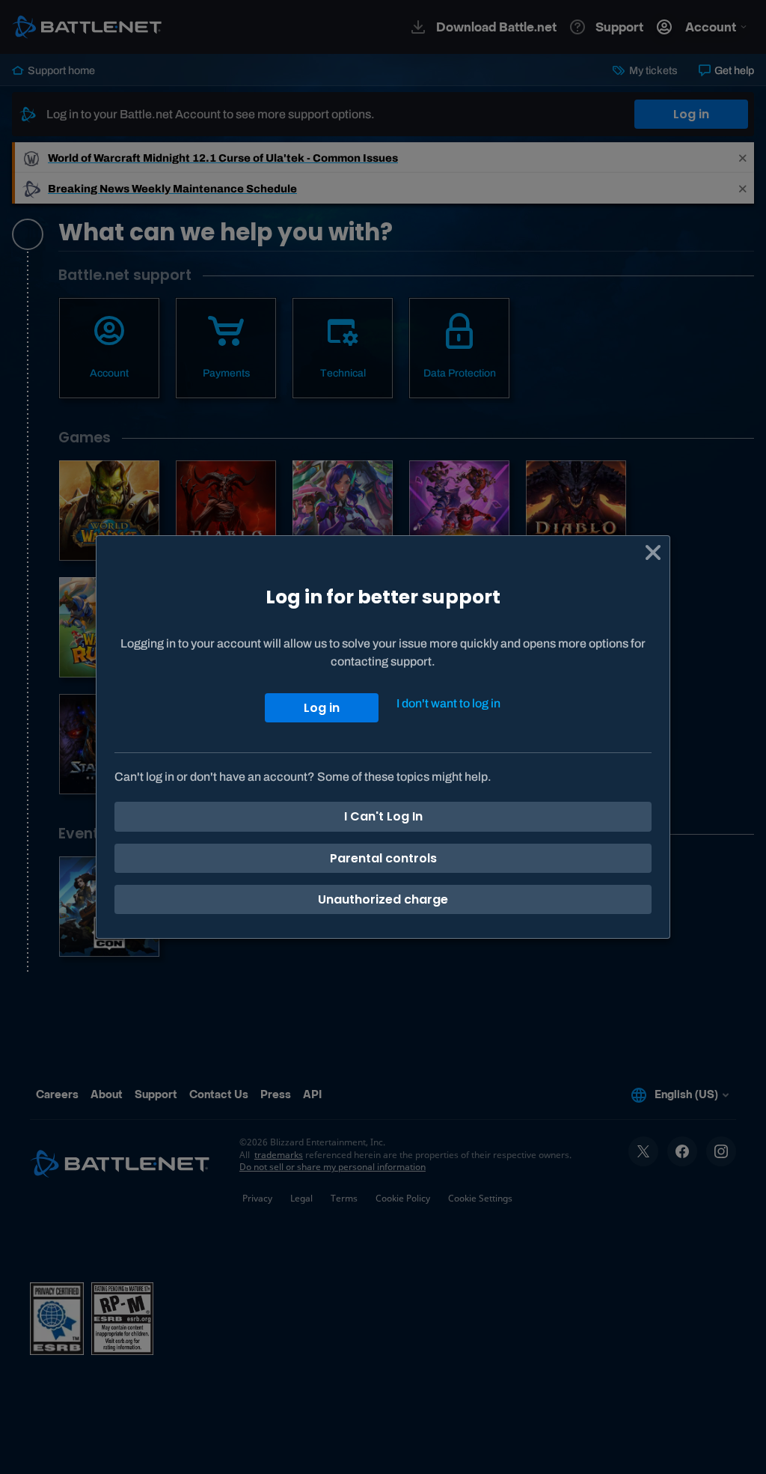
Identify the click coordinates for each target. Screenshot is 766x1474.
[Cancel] (653, 552)
